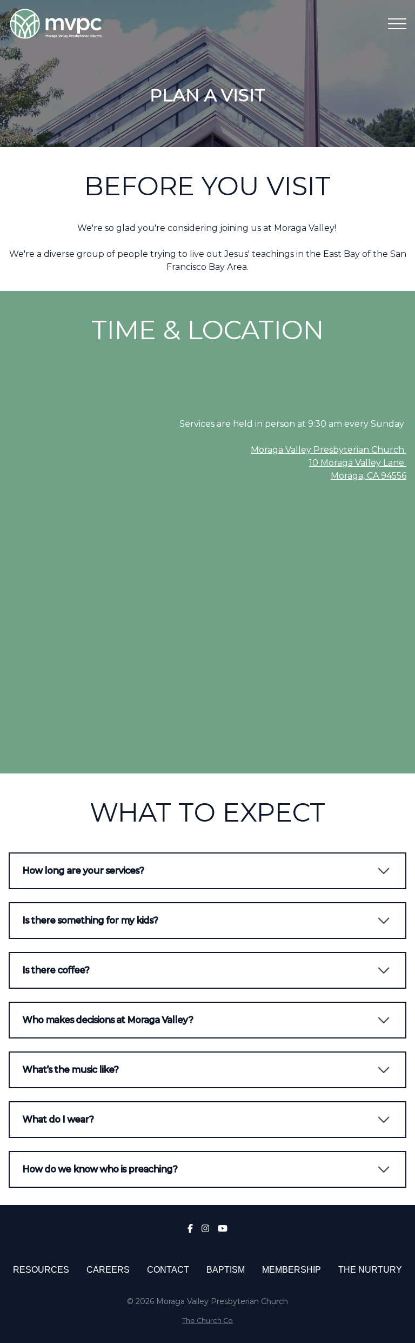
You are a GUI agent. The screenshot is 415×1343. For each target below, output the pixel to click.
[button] (397, 24)
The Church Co (207, 1320)
